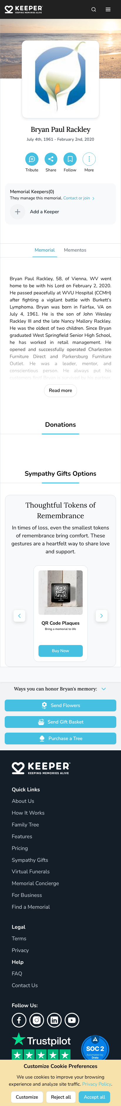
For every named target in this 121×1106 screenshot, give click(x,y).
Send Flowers (65, 705)
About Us (23, 801)
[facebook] (19, 1020)
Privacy (20, 950)
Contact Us (25, 985)
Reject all (61, 1097)
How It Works (28, 813)
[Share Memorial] (51, 159)
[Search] (94, 9)
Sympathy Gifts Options (60, 474)
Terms (19, 938)
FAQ (17, 973)
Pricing (20, 848)
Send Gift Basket (65, 722)
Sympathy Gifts (30, 860)
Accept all (94, 1097)
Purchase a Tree (65, 738)
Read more (60, 390)
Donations (60, 425)
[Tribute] (31, 159)
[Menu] (108, 9)
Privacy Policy (96, 1084)
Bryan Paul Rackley (60, 129)
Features (22, 836)
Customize (27, 1097)
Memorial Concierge (35, 883)
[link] (60, 613)
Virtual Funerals (31, 871)
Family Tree (25, 824)
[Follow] (70, 159)
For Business (27, 895)
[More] (89, 159)
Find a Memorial (31, 907)
